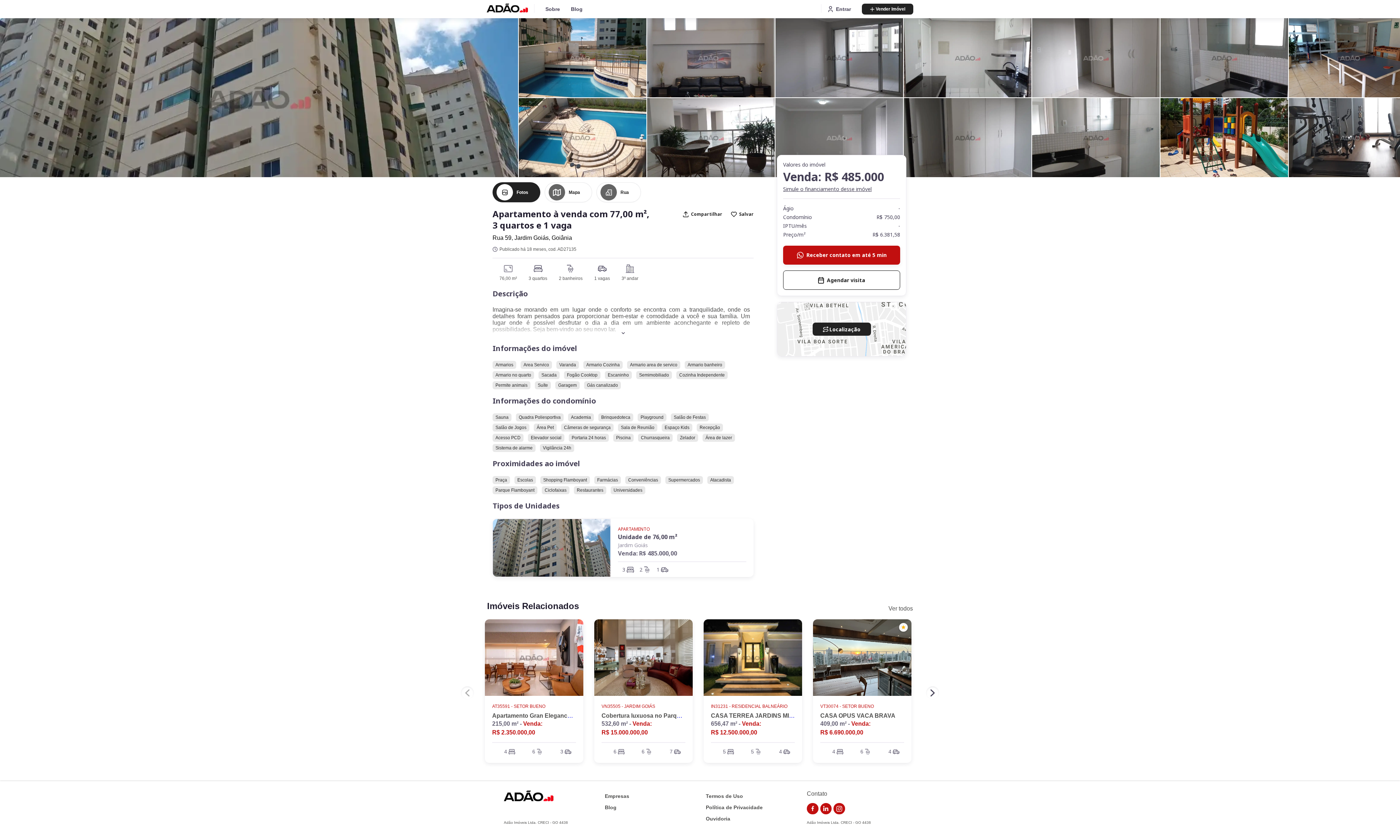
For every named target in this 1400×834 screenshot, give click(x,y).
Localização (844, 329)
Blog (577, 9)
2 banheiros (571, 278)
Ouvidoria (718, 819)
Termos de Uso (724, 796)
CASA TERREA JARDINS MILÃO (756, 716)
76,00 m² (508, 278)
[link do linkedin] (826, 809)
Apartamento (634, 529)
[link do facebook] (812, 809)
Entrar (843, 9)
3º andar (630, 278)
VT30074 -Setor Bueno (847, 706)
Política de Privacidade (734, 807)
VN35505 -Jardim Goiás (628, 706)
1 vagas (602, 278)
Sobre (552, 9)
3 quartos (538, 278)
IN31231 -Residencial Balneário (749, 706)
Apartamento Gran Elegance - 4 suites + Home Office (564, 716)
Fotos (522, 192)
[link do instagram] (839, 809)
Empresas (617, 796)
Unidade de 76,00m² (647, 537)
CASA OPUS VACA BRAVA (857, 716)
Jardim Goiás (633, 545)
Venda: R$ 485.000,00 (647, 553)
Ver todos (900, 608)
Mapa (574, 192)
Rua (625, 192)
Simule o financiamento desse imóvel (827, 189)
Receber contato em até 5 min (846, 255)
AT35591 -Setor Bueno (518, 706)
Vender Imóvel (890, 9)
